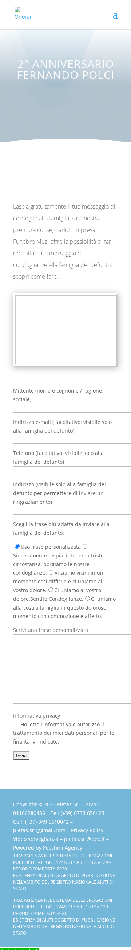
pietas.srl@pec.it (84, 838)
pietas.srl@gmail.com (39, 830)
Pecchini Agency (62, 847)
